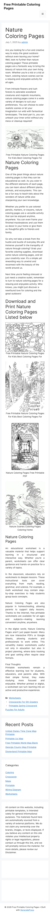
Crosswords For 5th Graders (23, 702)
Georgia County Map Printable (20, 747)
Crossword (11, 777)
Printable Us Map (14, 738)
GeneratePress (27, 910)
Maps (8, 781)
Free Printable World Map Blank (21, 743)
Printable (10, 785)
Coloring (9, 772)
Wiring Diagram (13, 789)
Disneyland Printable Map (18, 751)
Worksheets (15, 698)
